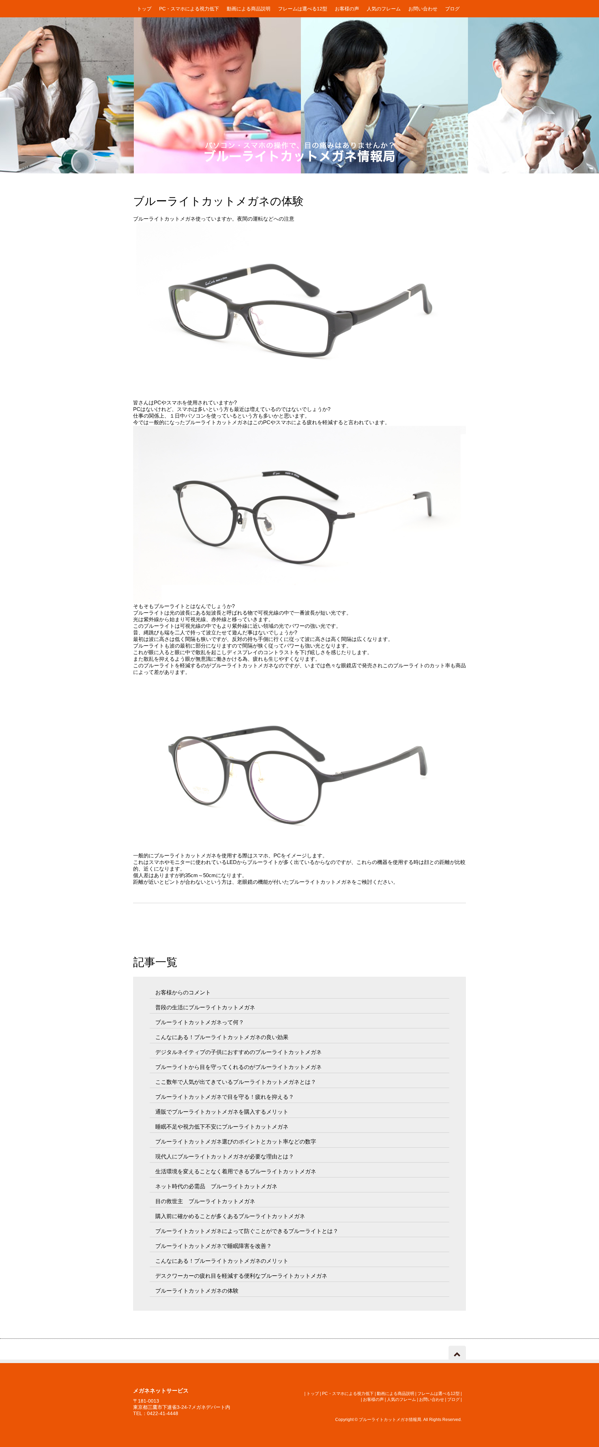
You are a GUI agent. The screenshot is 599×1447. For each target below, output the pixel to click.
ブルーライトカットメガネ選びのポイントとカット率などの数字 (235, 1142)
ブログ (452, 8)
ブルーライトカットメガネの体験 (196, 1291)
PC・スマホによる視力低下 (189, 8)
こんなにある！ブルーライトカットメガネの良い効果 (221, 1037)
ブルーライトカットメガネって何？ (199, 1022)
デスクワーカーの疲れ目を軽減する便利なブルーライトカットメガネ (241, 1276)
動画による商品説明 (248, 8)
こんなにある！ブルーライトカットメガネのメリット (221, 1261)
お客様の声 (347, 8)
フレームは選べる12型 (302, 8)
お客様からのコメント (183, 992)
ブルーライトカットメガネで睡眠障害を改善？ (213, 1246)
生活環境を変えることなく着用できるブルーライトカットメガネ (235, 1171)
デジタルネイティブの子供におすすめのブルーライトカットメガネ (238, 1052)
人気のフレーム (384, 8)
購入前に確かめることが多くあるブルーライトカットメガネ (230, 1216)
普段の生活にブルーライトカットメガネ (205, 1007)
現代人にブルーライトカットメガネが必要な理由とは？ (224, 1156)
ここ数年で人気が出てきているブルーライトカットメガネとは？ (235, 1082)
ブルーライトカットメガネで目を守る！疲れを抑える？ (224, 1097)
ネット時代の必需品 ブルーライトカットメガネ (216, 1186)
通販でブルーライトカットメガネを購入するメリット (221, 1112)
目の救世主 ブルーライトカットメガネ (205, 1201)
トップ (144, 8)
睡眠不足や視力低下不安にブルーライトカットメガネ (221, 1127)
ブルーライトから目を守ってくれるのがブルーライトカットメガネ (238, 1067)
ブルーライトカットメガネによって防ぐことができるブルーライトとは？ (246, 1231)
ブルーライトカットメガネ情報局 (390, 1419)
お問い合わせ (422, 8)
